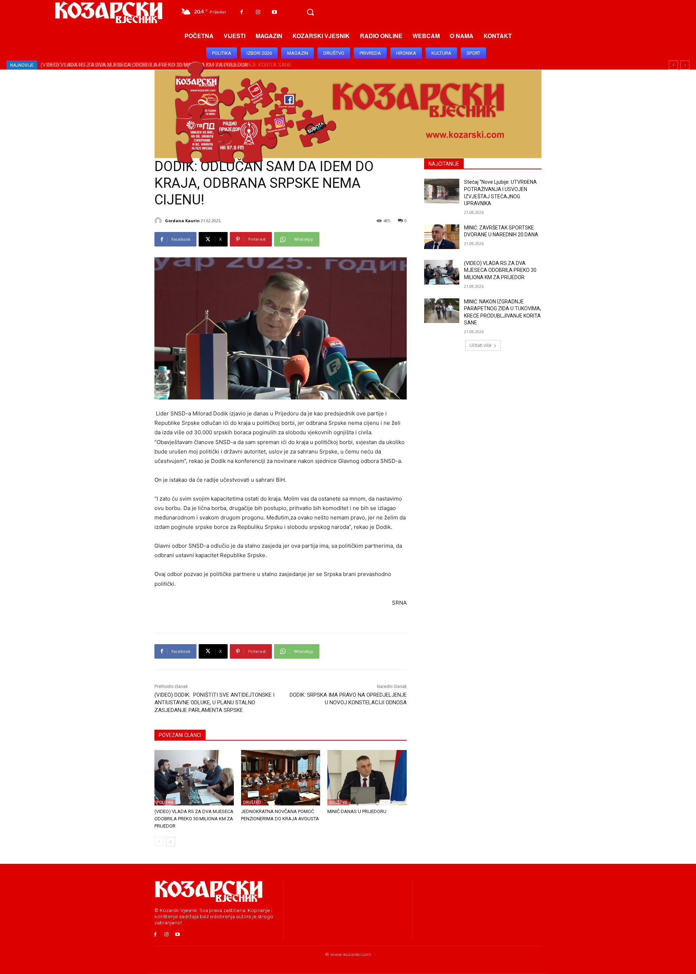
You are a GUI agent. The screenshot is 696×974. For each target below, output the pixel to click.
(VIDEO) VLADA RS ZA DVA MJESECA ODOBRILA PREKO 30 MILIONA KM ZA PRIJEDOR (193, 819)
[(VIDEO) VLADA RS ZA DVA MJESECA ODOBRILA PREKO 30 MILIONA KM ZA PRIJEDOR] (194, 777)
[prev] (673, 65)
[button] (310, 12)
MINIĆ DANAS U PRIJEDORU (356, 811)
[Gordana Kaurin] (159, 220)
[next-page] (170, 841)
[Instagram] (258, 12)
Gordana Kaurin (182, 220)
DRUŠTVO (252, 802)
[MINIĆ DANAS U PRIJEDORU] (367, 777)
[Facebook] (241, 12)
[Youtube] (274, 12)
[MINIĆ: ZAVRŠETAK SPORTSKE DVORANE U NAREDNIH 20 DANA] (441, 236)
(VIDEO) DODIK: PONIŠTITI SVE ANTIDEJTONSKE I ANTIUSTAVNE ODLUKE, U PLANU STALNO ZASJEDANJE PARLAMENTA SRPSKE (214, 702)
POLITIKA (165, 802)
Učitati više (480, 345)
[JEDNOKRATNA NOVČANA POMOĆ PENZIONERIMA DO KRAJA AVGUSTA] (280, 777)
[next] (684, 65)
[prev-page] (158, 841)
